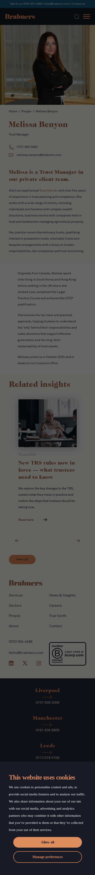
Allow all (47, 842)
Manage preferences (47, 857)
